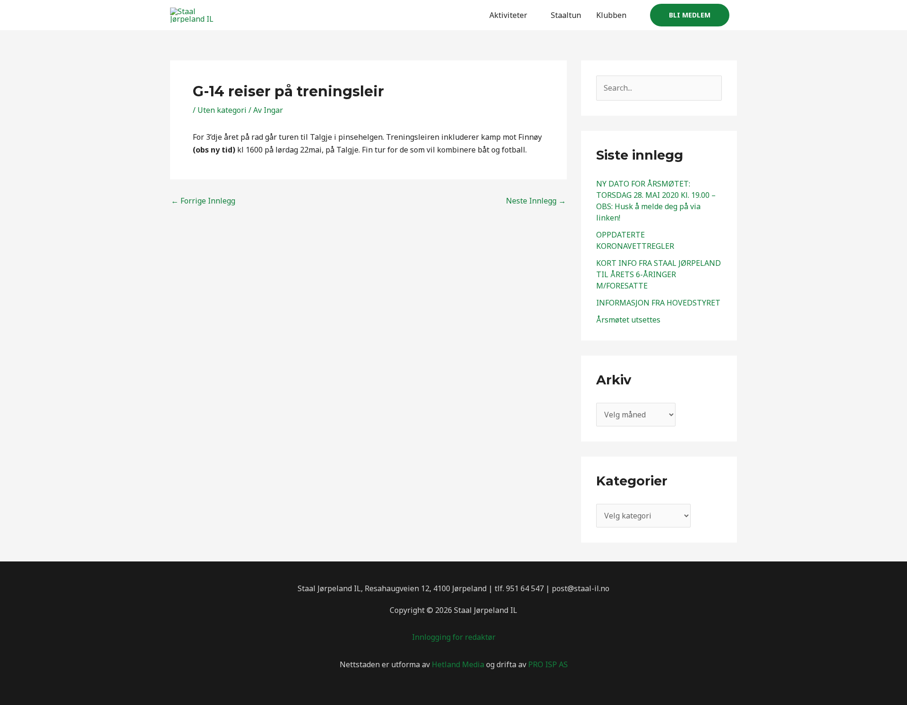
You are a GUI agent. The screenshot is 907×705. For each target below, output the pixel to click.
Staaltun (566, 15)
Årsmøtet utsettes (628, 319)
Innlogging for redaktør (454, 637)
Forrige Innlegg (203, 200)
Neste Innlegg (536, 200)
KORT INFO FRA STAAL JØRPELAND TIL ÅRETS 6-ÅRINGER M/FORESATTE (658, 274)
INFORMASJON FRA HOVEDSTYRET (658, 302)
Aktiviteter (508, 15)
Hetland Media (458, 664)
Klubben (611, 15)
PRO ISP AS (548, 664)
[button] (689, 15)
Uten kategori (222, 110)
